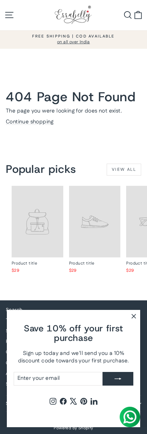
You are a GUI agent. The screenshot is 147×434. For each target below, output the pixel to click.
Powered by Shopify (73, 428)
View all (124, 170)
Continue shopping (30, 122)
